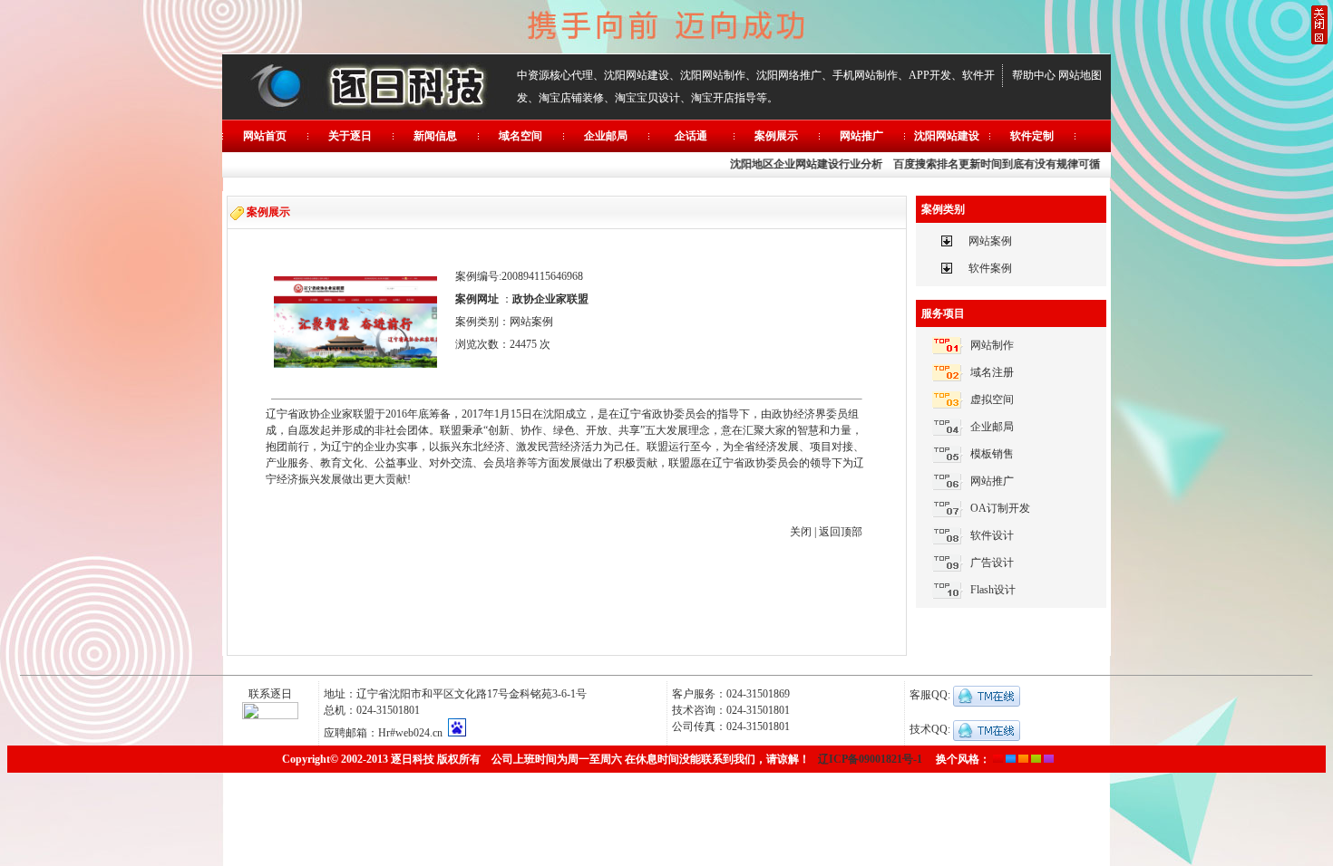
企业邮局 (606, 136)
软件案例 (990, 268)
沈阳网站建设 (946, 136)
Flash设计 (993, 589)
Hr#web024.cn (410, 732)
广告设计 (992, 562)
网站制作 (992, 345)
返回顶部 (840, 531)
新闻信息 (435, 136)
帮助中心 (1034, 75)
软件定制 (1032, 136)
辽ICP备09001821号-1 (870, 759)
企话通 (691, 136)
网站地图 (1080, 75)
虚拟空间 (992, 399)
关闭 (801, 531)
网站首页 (265, 136)
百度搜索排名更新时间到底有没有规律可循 (990, 164)
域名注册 (992, 372)
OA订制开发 (1000, 508)
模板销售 (992, 453)
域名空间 (520, 136)
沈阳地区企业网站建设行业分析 (800, 164)
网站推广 (861, 136)
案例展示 (776, 136)
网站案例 (990, 241)
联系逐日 (270, 694)
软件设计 (992, 535)
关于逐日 (350, 136)
